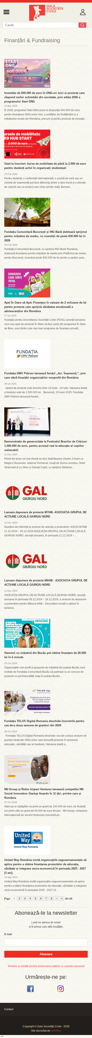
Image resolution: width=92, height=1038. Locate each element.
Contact (8, 1009)
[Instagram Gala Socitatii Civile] (61, 992)
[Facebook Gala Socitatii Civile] (31, 992)
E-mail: (8, 934)
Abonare (46, 954)
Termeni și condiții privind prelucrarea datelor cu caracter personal (46, 966)
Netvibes (56, 1030)
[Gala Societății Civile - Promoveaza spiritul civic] (46, 19)
